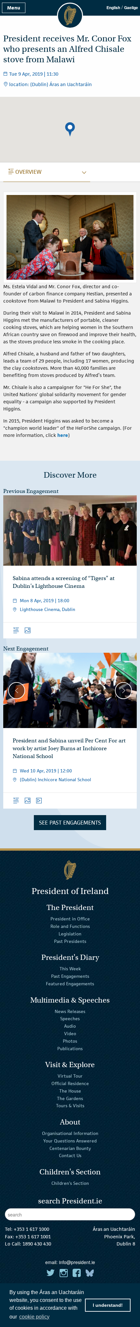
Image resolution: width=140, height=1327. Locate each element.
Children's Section (70, 1183)
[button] (70, 129)
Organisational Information (70, 1133)
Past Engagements (70, 976)
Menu (13, 8)
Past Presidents (70, 941)
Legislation (70, 934)
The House (70, 1091)
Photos (70, 1041)
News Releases (70, 1011)
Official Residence (70, 1083)
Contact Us (70, 1155)
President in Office (70, 919)
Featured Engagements (70, 984)
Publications (70, 1048)
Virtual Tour (70, 1076)
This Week (70, 969)
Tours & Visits (70, 1106)
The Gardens (70, 1098)
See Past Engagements (70, 822)
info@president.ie (77, 1262)
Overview (25, 171)
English (113, 7)
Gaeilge (131, 7)
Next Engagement (26, 648)
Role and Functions (70, 926)
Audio (70, 1026)
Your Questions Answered (70, 1141)
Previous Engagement (31, 491)
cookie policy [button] (34, 1317)
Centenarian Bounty (70, 1148)
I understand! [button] (108, 1305)
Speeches (70, 1018)
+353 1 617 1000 (31, 1229)
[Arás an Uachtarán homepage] (70, 870)
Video (70, 1033)
